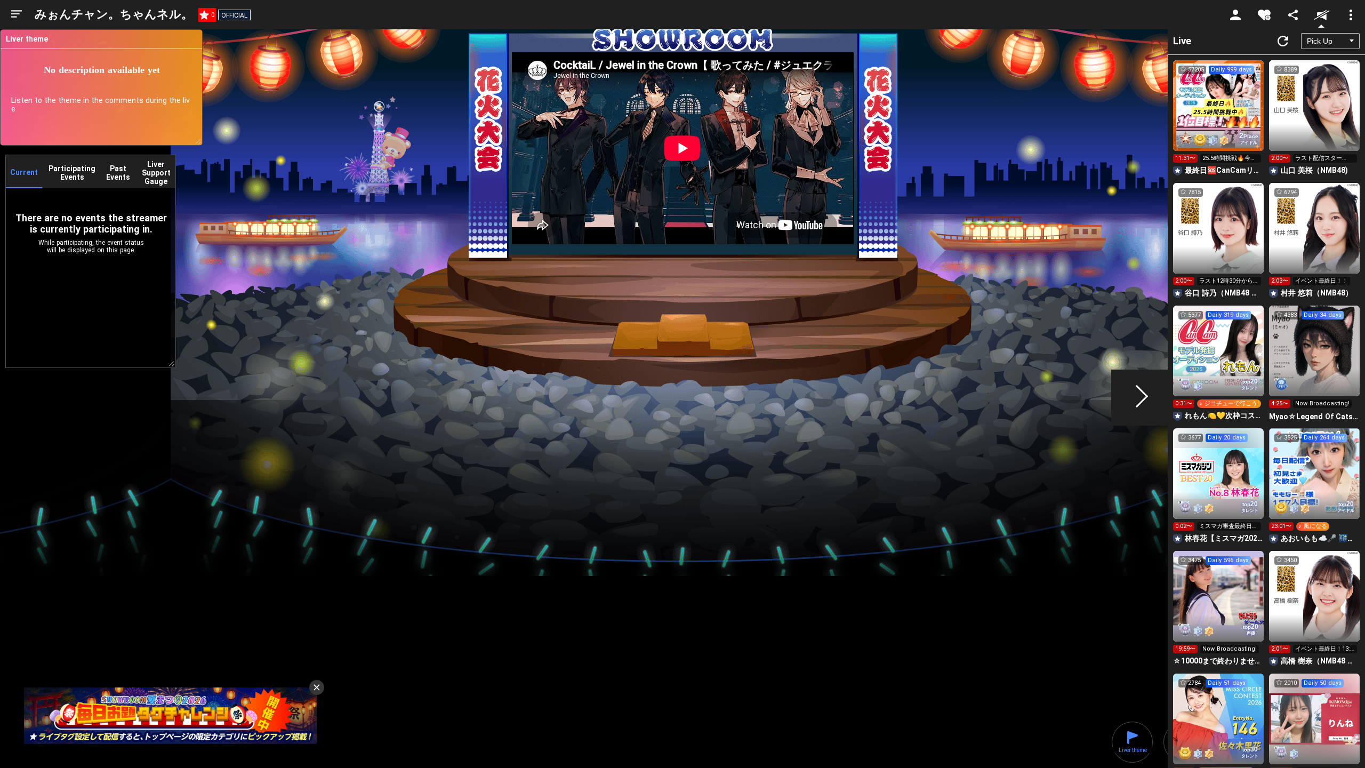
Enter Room (1219, 115)
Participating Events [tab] (72, 172)
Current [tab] (24, 172)
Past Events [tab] (118, 172)
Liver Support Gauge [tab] (156, 173)
